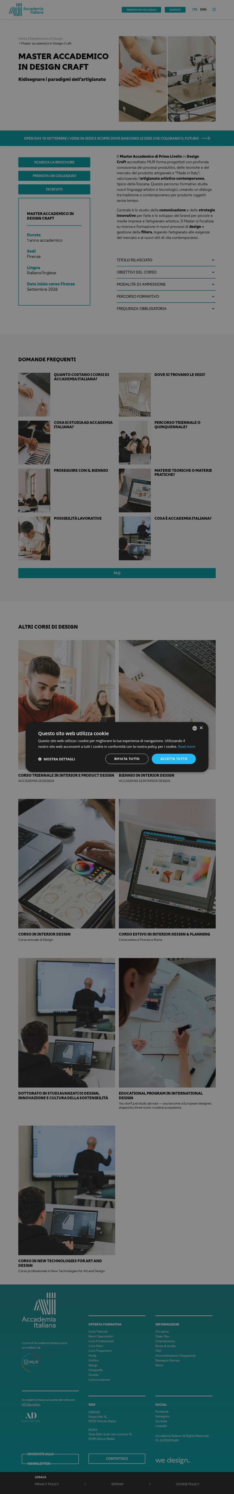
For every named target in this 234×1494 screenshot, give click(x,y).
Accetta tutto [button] (173, 759)
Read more (186, 746)
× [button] (201, 728)
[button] (56, 758)
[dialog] (117, 747)
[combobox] (194, 728)
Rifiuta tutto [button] (127, 759)
